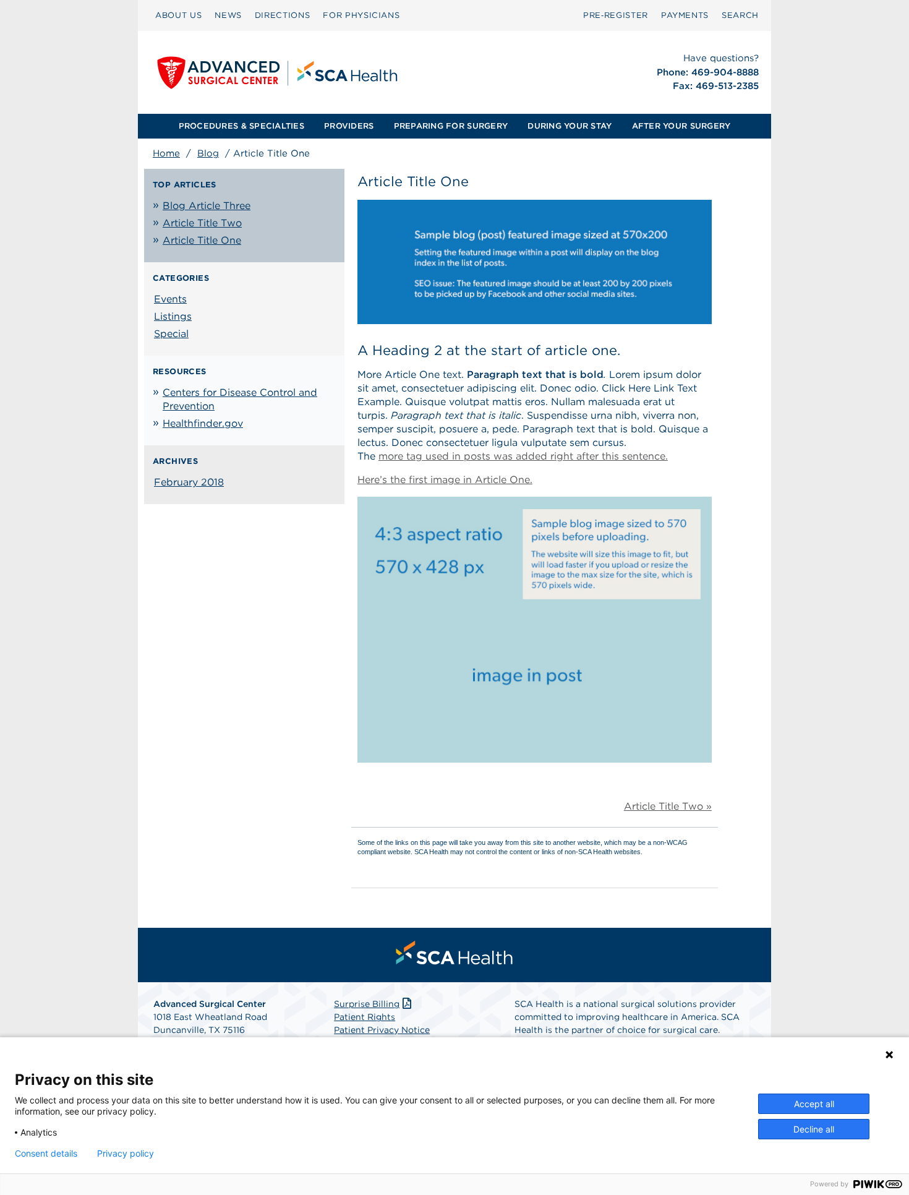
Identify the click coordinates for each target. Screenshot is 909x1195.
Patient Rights (364, 1017)
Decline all (813, 1129)
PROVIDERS (348, 126)
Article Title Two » (668, 806)
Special (171, 334)
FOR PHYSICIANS (361, 15)
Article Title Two (202, 223)
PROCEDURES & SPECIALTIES (241, 126)
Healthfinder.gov (203, 423)
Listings (173, 316)
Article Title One (202, 240)
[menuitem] (178, 15)
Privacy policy (125, 1154)
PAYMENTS (685, 15)
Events (170, 299)
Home (166, 153)
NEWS (228, 15)
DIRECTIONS (282, 15)
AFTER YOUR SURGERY (681, 126)
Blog (208, 153)
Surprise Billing (366, 1004)
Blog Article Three (206, 206)
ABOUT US (178, 15)
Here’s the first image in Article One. (444, 480)
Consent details (46, 1154)
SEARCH (740, 15)
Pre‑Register (615, 15)
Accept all (814, 1104)
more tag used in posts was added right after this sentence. (523, 456)
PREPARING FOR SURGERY (451, 126)
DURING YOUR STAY (569, 126)
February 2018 (189, 482)
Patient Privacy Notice (382, 1030)
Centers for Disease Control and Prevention (240, 399)
